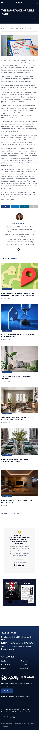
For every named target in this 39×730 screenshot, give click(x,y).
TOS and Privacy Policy (23, 696)
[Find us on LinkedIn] (14, 717)
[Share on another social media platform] (33, 206)
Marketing (23, 661)
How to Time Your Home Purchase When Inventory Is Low (17, 336)
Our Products (15, 707)
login (7, 513)
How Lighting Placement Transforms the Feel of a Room (18, 502)
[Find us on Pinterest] (11, 717)
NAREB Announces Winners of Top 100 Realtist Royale (18, 643)
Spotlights (4, 661)
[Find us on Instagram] (8, 717)
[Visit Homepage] (19, 3)
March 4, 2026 (6, 298)
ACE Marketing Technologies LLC (21, 712)
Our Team (23, 707)
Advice (3, 668)
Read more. (23, 555)
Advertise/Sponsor (6, 709)
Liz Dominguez (19, 223)
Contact (30, 707)
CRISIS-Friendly (11, 19)
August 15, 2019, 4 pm (7, 28)
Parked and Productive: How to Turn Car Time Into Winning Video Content (19, 539)
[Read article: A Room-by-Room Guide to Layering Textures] (19, 359)
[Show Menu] (2, 2)
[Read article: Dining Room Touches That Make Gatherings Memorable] (19, 441)
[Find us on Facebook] (1, 717)
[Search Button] (37, 2)
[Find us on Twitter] (4, 717)
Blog (8, 707)
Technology (24, 664)
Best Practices (5, 664)
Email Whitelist (25, 709)
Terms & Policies (5, 712)
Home (3, 19)
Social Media (24, 668)
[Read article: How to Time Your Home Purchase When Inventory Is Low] (19, 317)
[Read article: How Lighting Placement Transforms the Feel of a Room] (19, 483)
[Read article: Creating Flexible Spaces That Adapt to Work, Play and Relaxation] (19, 400)
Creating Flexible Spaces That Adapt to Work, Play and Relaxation (17, 419)
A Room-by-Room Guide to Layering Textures (15, 377)
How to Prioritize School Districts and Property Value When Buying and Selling (18, 294)
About (3, 707)
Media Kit (16, 709)
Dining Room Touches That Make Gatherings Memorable (14, 460)
